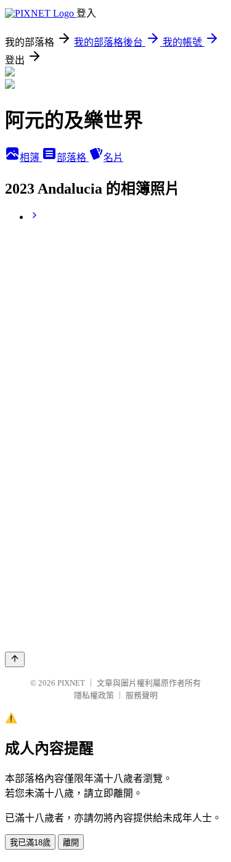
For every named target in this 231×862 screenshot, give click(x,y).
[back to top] (15, 659)
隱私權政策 (94, 695)
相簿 (31, 157)
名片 (113, 157)
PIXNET (71, 683)
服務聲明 (142, 695)
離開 (71, 842)
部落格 (73, 157)
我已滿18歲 (30, 842)
